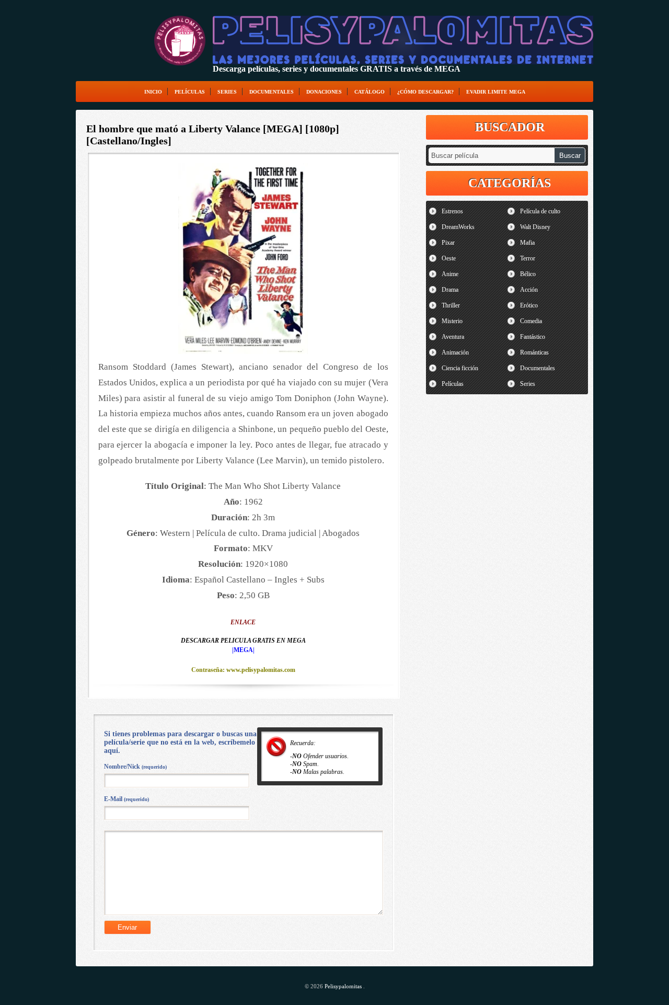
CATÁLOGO (369, 92)
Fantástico (532, 336)
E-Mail (126, 799)
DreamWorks (458, 227)
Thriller (451, 305)
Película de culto (540, 211)
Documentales (271, 92)
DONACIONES (324, 92)
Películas (190, 92)
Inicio (153, 92)
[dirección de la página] (179, 40)
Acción (529, 289)
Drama (450, 289)
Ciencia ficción (460, 368)
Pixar (448, 242)
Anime (450, 274)
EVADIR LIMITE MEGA (495, 92)
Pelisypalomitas (344, 986)
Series (227, 92)
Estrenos (452, 211)
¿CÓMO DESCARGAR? (425, 92)
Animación (455, 352)
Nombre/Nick (135, 766)
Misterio (452, 321)
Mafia (527, 242)
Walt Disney (535, 227)
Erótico (529, 305)
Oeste (449, 258)
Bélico (528, 274)
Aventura (453, 336)
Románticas (534, 352)
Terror (527, 258)
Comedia (531, 321)
